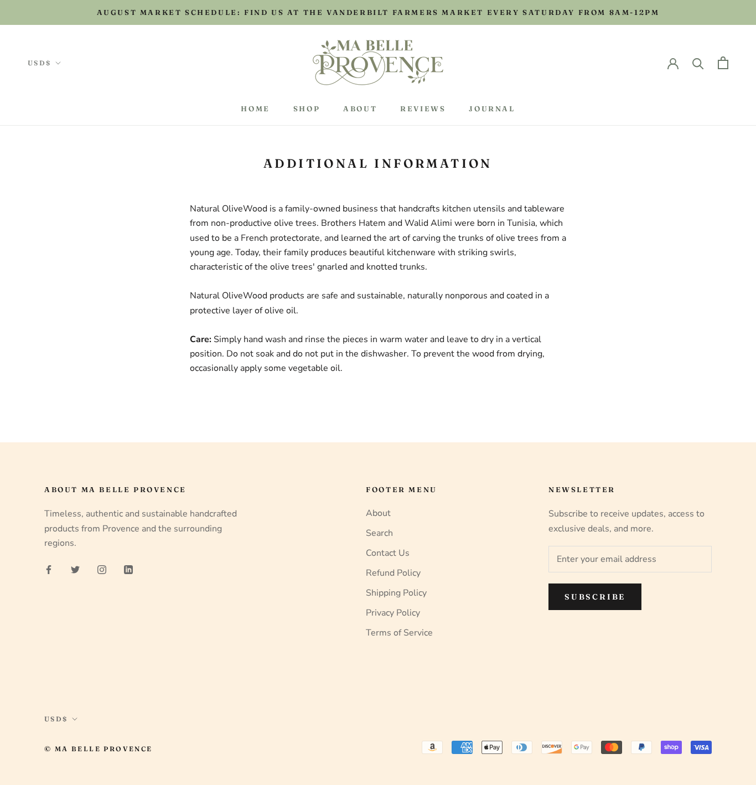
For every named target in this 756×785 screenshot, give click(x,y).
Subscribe (595, 597)
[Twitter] (75, 568)
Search (379, 533)
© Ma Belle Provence (98, 749)
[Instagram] (101, 568)
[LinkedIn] (128, 568)
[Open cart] (723, 62)
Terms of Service (399, 633)
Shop (306, 108)
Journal (492, 108)
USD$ (39, 63)
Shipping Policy (396, 593)
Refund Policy (393, 573)
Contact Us (388, 553)
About (360, 108)
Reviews (423, 108)
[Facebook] (48, 568)
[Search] (698, 63)
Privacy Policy (393, 613)
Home (255, 108)
